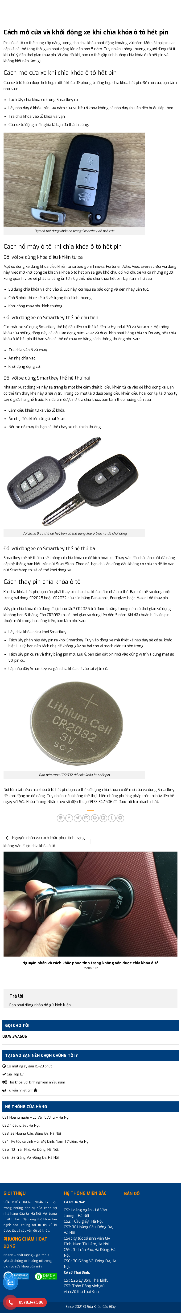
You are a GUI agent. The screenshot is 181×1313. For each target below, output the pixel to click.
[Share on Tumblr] (112, 818)
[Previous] (9, 908)
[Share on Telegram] (120, 818)
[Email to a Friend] (86, 818)
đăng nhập (34, 1005)
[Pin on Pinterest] (95, 818)
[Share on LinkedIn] (103, 818)
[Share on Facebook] (69, 818)
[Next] (171, 908)
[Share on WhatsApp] (61, 818)
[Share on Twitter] (78, 818)
